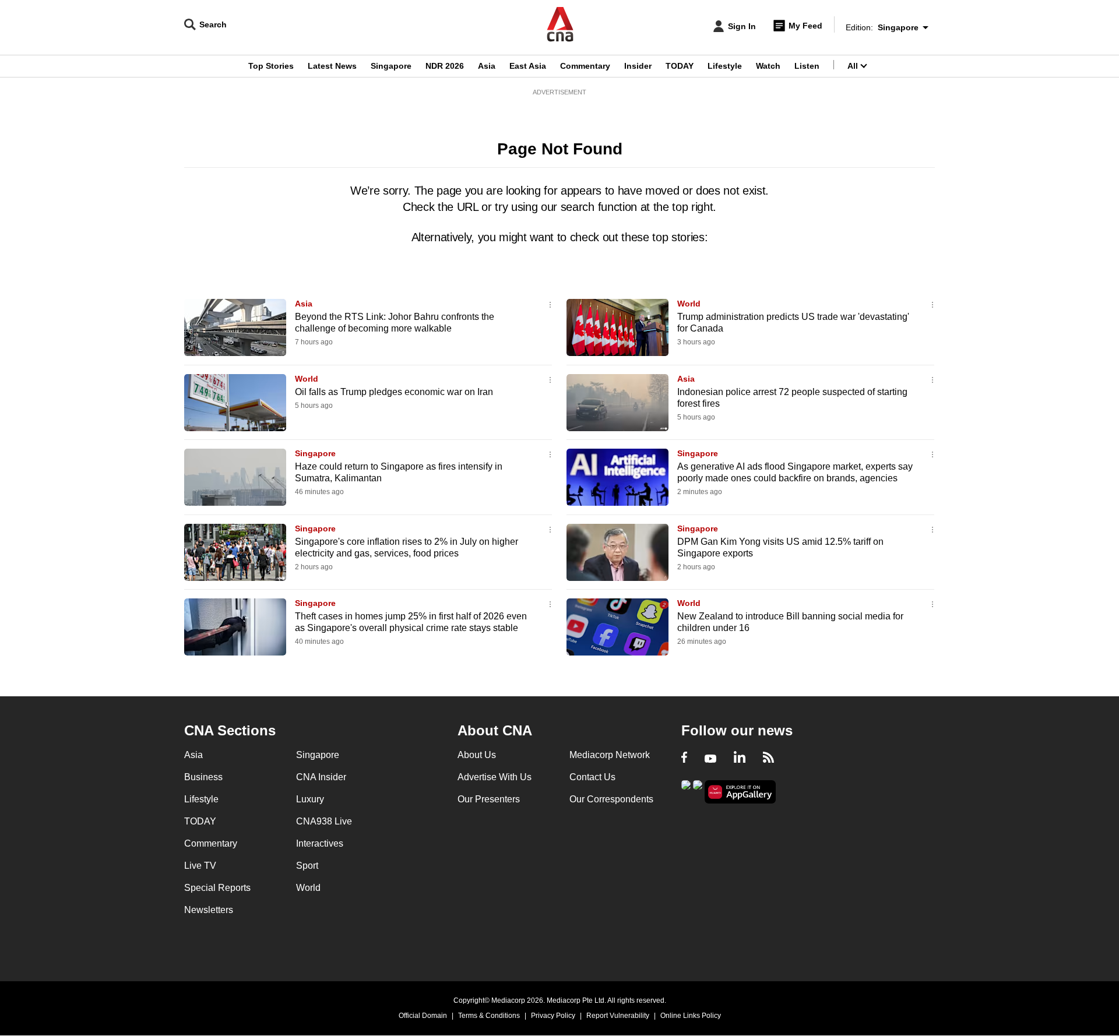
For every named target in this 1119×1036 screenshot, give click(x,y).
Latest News (332, 66)
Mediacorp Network (609, 755)
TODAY (680, 66)
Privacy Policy (553, 1016)
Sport (307, 866)
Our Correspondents (611, 799)
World (689, 303)
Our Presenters (489, 799)
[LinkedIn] (739, 758)
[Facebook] (684, 758)
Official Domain (423, 1016)
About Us (477, 755)
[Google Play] (686, 791)
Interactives (319, 843)
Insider (638, 66)
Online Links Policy (690, 1016)
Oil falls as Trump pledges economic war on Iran (394, 392)
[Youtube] (710, 758)
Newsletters (208, 910)
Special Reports (217, 888)
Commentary (585, 66)
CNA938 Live (324, 821)
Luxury (310, 799)
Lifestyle (725, 66)
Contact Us (592, 777)
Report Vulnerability (617, 1016)
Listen (806, 66)
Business (203, 777)
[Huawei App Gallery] (740, 792)
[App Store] (697, 791)
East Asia (527, 66)
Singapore (391, 66)
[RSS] (768, 758)
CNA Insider (321, 777)
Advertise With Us (495, 777)
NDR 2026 (444, 66)
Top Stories (271, 66)
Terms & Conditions (489, 1016)
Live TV (200, 866)
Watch (768, 66)
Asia (486, 66)
